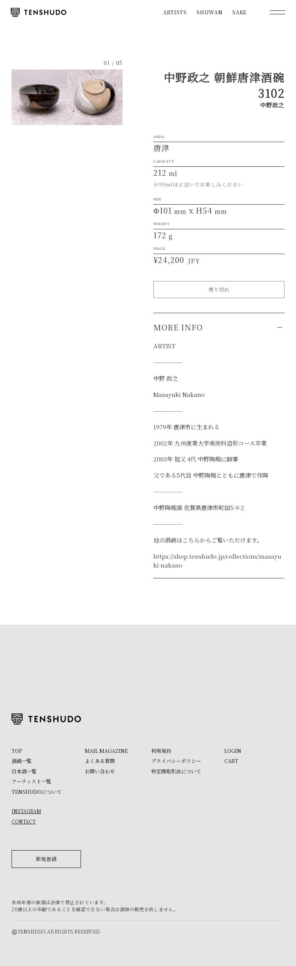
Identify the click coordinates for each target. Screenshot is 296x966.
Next (95, 97)
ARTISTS (175, 12)
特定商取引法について (176, 771)
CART (231, 760)
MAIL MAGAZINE (106, 750)
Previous (39, 97)
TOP (17, 750)
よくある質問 (100, 760)
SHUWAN (209, 12)
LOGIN (232, 750)
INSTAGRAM (26, 811)
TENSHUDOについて (37, 791)
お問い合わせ (100, 771)
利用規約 (161, 750)
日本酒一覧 (24, 771)
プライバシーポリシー (176, 760)
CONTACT (23, 821)
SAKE (239, 12)
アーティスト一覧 (31, 781)
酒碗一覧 (22, 760)
